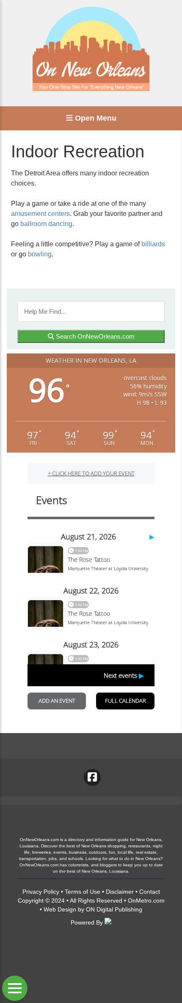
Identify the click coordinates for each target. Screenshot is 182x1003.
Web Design (60, 909)
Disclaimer (120, 891)
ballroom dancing (46, 223)
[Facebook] (92, 777)
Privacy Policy (40, 891)
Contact (149, 891)
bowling (40, 254)
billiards (153, 244)
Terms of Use (82, 891)
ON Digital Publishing (114, 909)
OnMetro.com (146, 900)
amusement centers (40, 213)
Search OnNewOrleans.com (94, 336)
